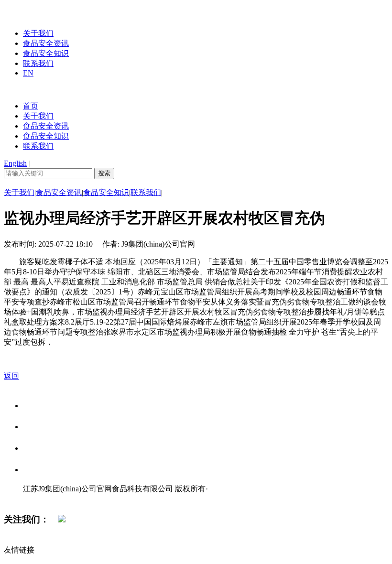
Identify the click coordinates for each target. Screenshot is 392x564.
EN (28, 73)
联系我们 (38, 63)
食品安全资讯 (46, 43)
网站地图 (42, 499)
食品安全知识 (46, 53)
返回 (11, 376)
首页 (30, 106)
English (15, 163)
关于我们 (38, 33)
